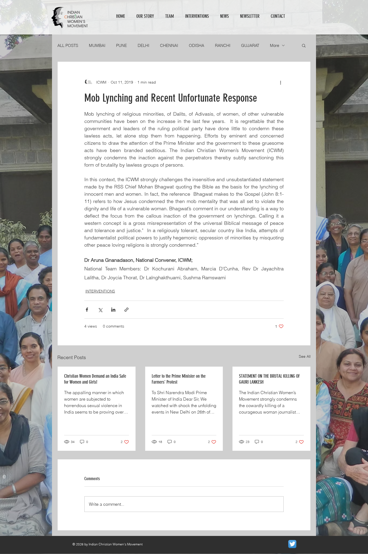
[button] (303, 45)
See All (305, 356)
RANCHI (222, 45)
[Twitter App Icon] (292, 544)
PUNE (121, 45)
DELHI (143, 45)
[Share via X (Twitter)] (100, 309)
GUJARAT (250, 45)
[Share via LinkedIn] (113, 309)
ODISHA (196, 45)
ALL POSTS (67, 45)
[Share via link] (126, 309)
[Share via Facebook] (86, 309)
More (274, 45)
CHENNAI (169, 45)
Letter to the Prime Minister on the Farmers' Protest (179, 379)
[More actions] (280, 82)
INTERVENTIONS (100, 291)
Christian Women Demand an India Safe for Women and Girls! (95, 379)
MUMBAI (97, 45)
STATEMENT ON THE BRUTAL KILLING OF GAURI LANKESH (269, 379)
